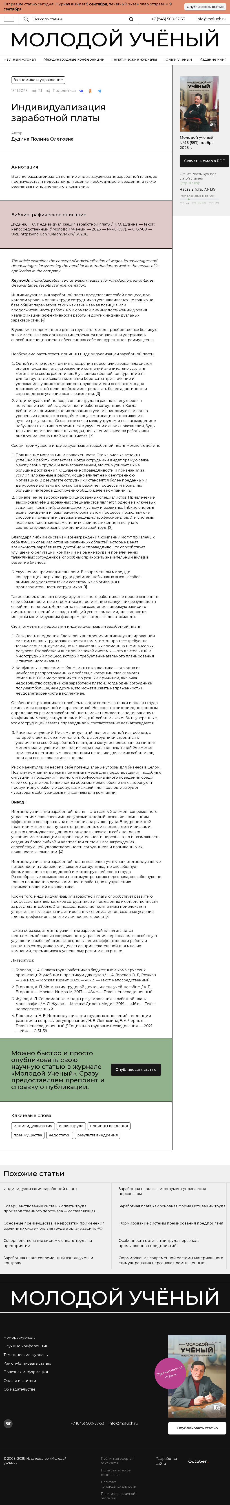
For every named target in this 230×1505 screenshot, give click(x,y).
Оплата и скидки (20, 1381)
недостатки (60, 1135)
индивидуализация (33, 1126)
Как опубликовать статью (27, 1363)
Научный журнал (20, 59)
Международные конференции (74, 59)
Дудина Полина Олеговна (42, 139)
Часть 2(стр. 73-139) (198, 189)
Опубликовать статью (205, 7)
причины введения (109, 1126)
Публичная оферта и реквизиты (118, 1461)
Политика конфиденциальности (118, 1484)
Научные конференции (26, 1346)
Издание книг (212, 59)
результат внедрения (97, 1135)
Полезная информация (26, 1372)
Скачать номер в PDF (204, 161)
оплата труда (71, 1126)
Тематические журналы (134, 59)
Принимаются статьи (169, 1372)
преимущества (28, 1135)
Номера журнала (19, 1337)
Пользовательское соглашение (116, 1472)
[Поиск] (131, 19)
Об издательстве (19, 1389)
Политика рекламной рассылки (118, 1496)
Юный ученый (178, 59)
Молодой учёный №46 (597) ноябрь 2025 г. (197, 142)
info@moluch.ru (211, 19)
